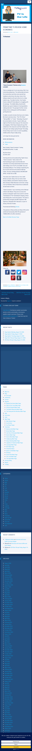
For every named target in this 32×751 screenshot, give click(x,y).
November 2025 (9, 581)
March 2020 (8, 715)
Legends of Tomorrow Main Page (14, 443)
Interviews (7, 415)
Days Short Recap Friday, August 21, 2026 (15, 338)
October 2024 (8, 606)
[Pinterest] (13, 277)
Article (8, 285)
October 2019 (8, 724)
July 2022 (7, 660)
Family (6, 498)
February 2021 (8, 693)
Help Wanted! (6, 310)
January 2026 (8, 577)
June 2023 (7, 638)
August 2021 (8, 681)
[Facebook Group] (13, 272)
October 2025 (8, 583)
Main (6, 510)
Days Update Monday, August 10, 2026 (14, 332)
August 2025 (8, 587)
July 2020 (7, 707)
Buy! (6, 394)
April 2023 (7, 642)
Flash (6, 500)
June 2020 (7, 709)
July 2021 (7, 683)
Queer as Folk (8, 518)
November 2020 (9, 699)
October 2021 (8, 677)
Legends (7, 506)
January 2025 (8, 601)
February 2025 (8, 599)
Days (6, 490)
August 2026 (8, 563)
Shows (6, 462)
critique (24, 285)
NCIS (6, 512)
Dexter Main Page (10, 435)
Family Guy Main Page (11, 439)
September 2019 (9, 726)
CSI (5, 486)
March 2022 (8, 667)
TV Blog (7, 464)
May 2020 (7, 711)
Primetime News (10, 449)
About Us (7, 392)
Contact (7, 399)
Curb (6, 488)
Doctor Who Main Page (12, 437)
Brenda (17, 207)
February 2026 (8, 575)
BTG (6, 484)
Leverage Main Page (11, 445)
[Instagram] (24, 272)
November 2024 (9, 605)
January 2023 (8, 648)
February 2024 (8, 622)
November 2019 (9, 722)
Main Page (7, 419)
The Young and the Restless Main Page (16, 411)
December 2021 (8, 673)
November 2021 (8, 675)
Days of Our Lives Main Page (13, 405)
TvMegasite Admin (9, 539)
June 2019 (7, 730)
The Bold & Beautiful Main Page (14, 409)
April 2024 (7, 618)
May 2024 (7, 616)
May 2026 (7, 569)
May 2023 (7, 640)
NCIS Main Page (10, 447)
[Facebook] (7, 272)
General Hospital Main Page (13, 407)
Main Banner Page (10, 421)
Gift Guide (8, 396)
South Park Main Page (11, 455)
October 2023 (8, 630)
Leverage (7, 508)
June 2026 (7, 567)
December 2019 (8, 721)
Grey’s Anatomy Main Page (13, 441)
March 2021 (7, 691)
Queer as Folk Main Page (12, 451)
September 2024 (9, 608)
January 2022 (8, 671)
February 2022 (8, 669)
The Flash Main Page (11, 458)
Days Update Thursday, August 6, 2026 (14, 336)
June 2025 (7, 591)
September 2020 (9, 703)
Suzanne (23, 85)
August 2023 (8, 634)
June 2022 (7, 662)
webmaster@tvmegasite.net (10, 316)
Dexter (6, 494)
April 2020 (7, 713)
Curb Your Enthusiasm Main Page (14, 433)
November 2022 (9, 652)
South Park (7, 520)
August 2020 (8, 705)
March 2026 (8, 573)
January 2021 (8, 695)
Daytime (7, 401)
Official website (8, 142)
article (20, 285)
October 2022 (8, 654)
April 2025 (7, 595)
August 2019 (8, 728)
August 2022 (8, 658)
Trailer (6, 144)
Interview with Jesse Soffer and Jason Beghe (15, 540)
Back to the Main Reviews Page (11, 217)
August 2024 (8, 610)
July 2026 (7, 565)
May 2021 (7, 687)
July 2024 (7, 612)
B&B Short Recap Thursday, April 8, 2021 (23, 293)
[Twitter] (18, 272)
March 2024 (8, 620)
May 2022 (7, 664)
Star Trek (7, 522)
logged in (9, 301)
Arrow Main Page (10, 431)
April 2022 (7, 665)
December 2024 (9, 603)
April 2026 (7, 571)
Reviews (8, 453)
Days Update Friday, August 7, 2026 (13, 334)
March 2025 (8, 597)
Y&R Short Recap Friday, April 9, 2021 (8, 293)
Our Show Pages (10, 425)
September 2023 (9, 632)
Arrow (6, 478)
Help (6, 413)
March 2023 (8, 644)
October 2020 (8, 701)
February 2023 (8, 646)
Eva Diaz (16, 32)
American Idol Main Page (12, 429)
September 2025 (9, 585)
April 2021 (7, 689)
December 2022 (9, 650)
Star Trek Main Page (11, 456)
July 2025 (7, 589)
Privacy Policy (8, 460)
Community (7, 397)
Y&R (6, 526)
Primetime (13, 285)
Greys (6, 504)
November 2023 (9, 628)
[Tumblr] (18, 277)
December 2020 (9, 697)
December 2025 (9, 579)
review (13, 286)
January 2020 (8, 719)
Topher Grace (18, 286)
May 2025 (7, 593)
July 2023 (7, 636)
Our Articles (9, 423)
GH (5, 502)
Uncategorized (8, 524)
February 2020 (8, 717)
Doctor (6, 496)
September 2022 (9, 656)
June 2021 (7, 685)
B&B (6, 482)
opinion (9, 286)
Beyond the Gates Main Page (13, 403)
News (6, 514)
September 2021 (9, 679)
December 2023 (9, 626)
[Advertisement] (16, 54)
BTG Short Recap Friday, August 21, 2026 (15, 340)
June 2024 (7, 614)
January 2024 (8, 624)
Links (6, 417)
